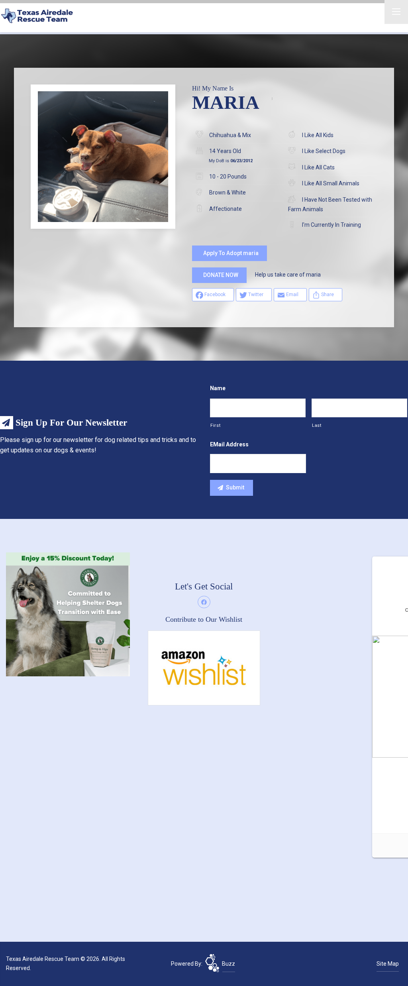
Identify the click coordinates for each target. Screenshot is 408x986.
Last (317, 425)
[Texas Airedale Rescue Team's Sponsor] (68, 614)
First (215, 425)
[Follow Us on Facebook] (204, 602)
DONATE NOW (220, 275)
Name (218, 388)
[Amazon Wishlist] (204, 667)
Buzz (228, 963)
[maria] (103, 156)
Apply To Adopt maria (231, 253)
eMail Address (229, 444)
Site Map (388, 963)
